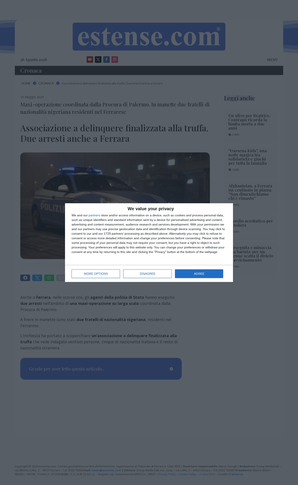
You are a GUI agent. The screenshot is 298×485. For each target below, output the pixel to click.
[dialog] (149, 242)
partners (94, 215)
